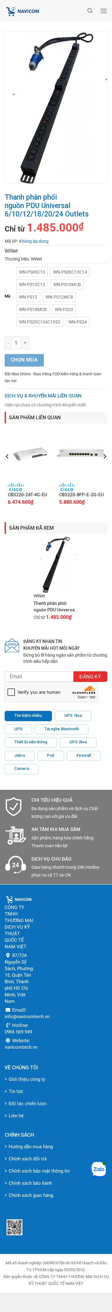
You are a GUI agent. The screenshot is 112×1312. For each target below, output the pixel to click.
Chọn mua (24, 360)
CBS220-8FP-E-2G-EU (81, 494)
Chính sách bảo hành (30, 1183)
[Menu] (103, 10)
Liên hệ (16, 1116)
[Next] (104, 469)
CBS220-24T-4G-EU (27, 494)
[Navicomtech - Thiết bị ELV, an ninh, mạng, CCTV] (44, 11)
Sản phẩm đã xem (31, 528)
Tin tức (16, 1091)
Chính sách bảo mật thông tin (39, 1171)
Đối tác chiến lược (28, 1103)
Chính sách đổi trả (28, 1159)
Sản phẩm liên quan (35, 417)
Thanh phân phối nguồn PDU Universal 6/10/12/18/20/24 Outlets (55, 607)
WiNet (36, 258)
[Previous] (7, 469)
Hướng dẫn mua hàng (31, 1146)
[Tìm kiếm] (89, 11)
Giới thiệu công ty (27, 1079)
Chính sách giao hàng (31, 1195)
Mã (7, 296)
